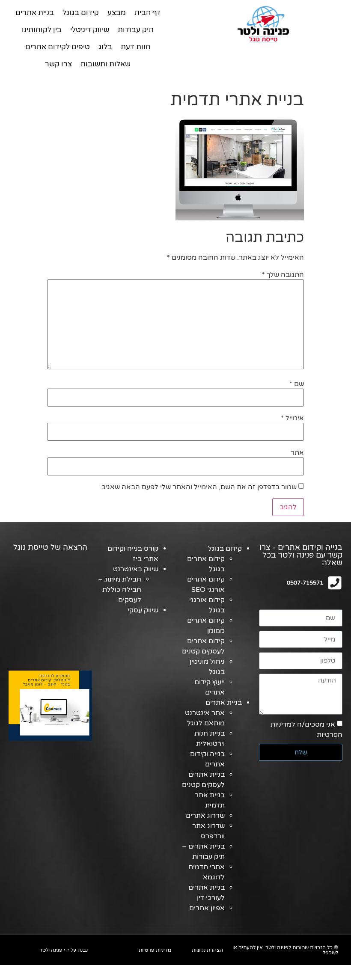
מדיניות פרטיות (155, 950)
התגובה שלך (283, 274)
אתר (297, 452)
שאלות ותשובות (105, 63)
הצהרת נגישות (207, 950)
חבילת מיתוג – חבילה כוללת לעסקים (119, 589)
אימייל (292, 418)
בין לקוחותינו (42, 29)
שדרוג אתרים (205, 815)
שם (296, 383)
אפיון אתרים (207, 908)
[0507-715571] (334, 582)
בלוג (105, 46)
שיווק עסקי (143, 610)
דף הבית (147, 12)
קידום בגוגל (80, 12)
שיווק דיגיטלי (89, 29)
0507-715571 (305, 582)
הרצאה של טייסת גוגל (50, 547)
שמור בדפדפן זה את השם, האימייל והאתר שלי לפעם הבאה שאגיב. (198, 487)
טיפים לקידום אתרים (57, 46)
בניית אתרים (34, 12)
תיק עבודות (136, 29)
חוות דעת (136, 46)
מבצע (116, 12)
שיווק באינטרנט (135, 569)
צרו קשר (58, 63)
